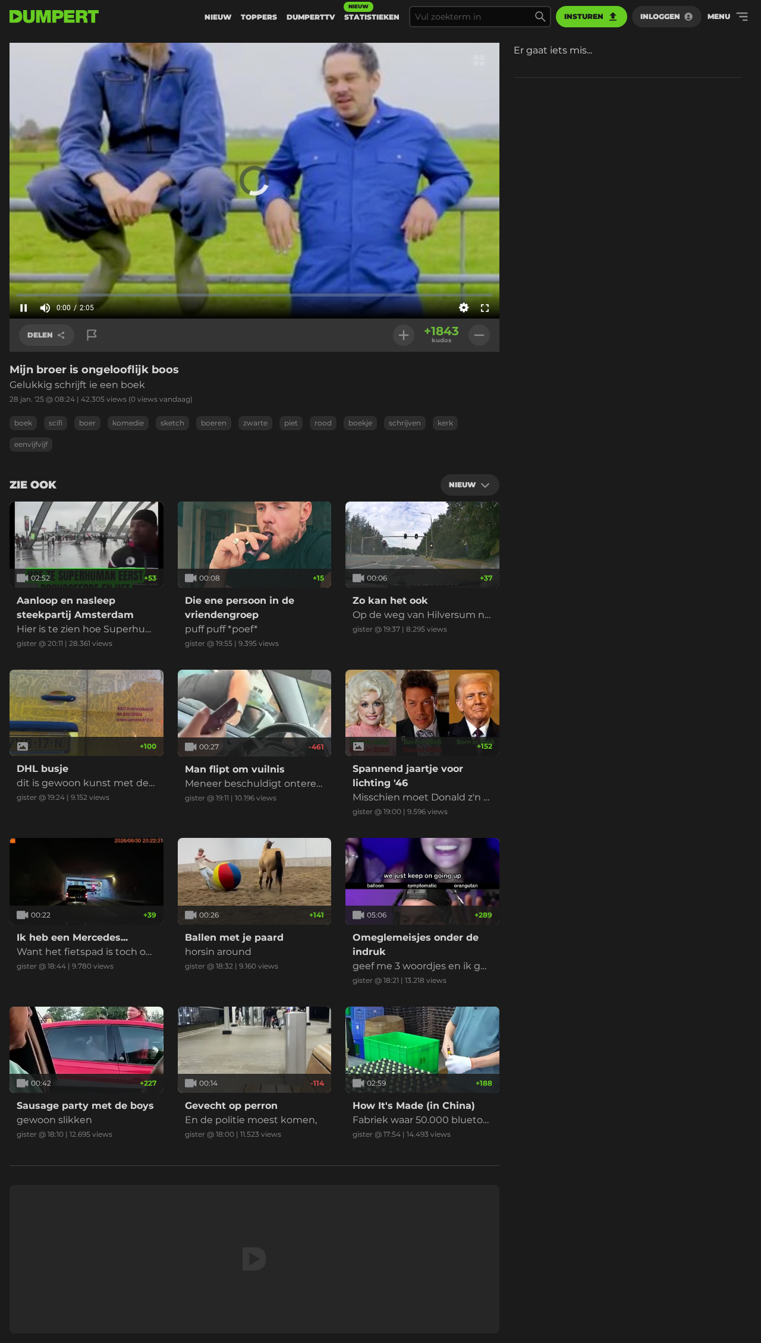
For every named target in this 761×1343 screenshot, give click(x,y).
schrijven (405, 422)
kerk (445, 422)
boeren (214, 422)
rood (323, 422)
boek (23, 422)
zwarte (255, 422)
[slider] (254, 295)
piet (291, 422)
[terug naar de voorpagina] (54, 16)
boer (87, 422)
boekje (360, 422)
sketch (172, 422)
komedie (128, 422)
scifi (55, 422)
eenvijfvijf (31, 444)
